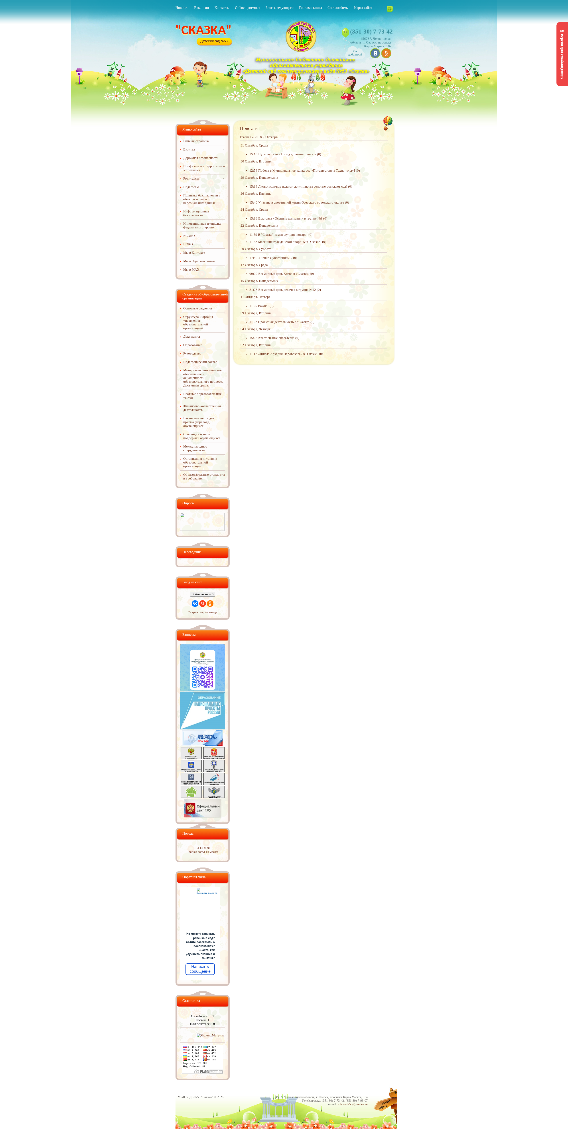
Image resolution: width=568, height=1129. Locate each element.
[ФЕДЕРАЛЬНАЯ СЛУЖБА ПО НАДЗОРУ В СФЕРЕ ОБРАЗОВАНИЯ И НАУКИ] (214, 796)
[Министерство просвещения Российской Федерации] (191, 758)
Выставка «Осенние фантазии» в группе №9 (290, 218)
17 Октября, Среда (254, 265)
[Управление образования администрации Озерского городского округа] (214, 771)
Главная (245, 137)
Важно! (263, 306)
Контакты (222, 8)
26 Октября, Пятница (256, 193)
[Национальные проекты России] (202, 728)
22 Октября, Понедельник (259, 225)
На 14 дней (202, 848)
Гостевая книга (310, 8)
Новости (182, 8)
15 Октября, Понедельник (259, 281)
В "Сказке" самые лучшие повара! (283, 234)
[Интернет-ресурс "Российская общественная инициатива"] (214, 784)
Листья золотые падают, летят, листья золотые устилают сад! (302, 186)
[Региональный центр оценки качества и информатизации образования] (191, 796)
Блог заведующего (280, 8)
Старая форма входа (202, 612)
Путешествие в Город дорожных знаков (287, 154)
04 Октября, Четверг (255, 329)
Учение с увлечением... (275, 257)
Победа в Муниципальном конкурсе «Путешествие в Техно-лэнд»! (306, 170)
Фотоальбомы (338, 8)
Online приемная (247, 8)
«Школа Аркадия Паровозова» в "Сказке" (288, 354)
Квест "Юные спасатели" (276, 338)
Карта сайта (363, 8)
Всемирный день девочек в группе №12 (287, 289)
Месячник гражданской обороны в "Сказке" (289, 242)
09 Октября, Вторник (256, 313)
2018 (258, 137)
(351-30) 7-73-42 (371, 31)
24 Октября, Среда (254, 209)
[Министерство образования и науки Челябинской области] (214, 758)
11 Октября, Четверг (255, 297)
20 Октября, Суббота (256, 249)
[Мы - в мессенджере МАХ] (202, 690)
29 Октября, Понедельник (259, 177)
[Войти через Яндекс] (202, 603)
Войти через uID (202, 594)
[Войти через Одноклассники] (210, 603)
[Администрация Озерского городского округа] (191, 771)
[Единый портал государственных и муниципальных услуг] (202, 745)
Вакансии (201, 8)
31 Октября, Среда (254, 145)
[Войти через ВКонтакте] (195, 603)
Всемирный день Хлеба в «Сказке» (283, 273)
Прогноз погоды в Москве (203, 852)
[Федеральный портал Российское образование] (191, 784)
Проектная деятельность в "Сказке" (284, 322)
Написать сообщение (200, 969)
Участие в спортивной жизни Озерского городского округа (301, 202)
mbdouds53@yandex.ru (353, 1104)
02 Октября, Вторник (256, 345)
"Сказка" (204, 31)
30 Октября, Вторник (256, 161)
